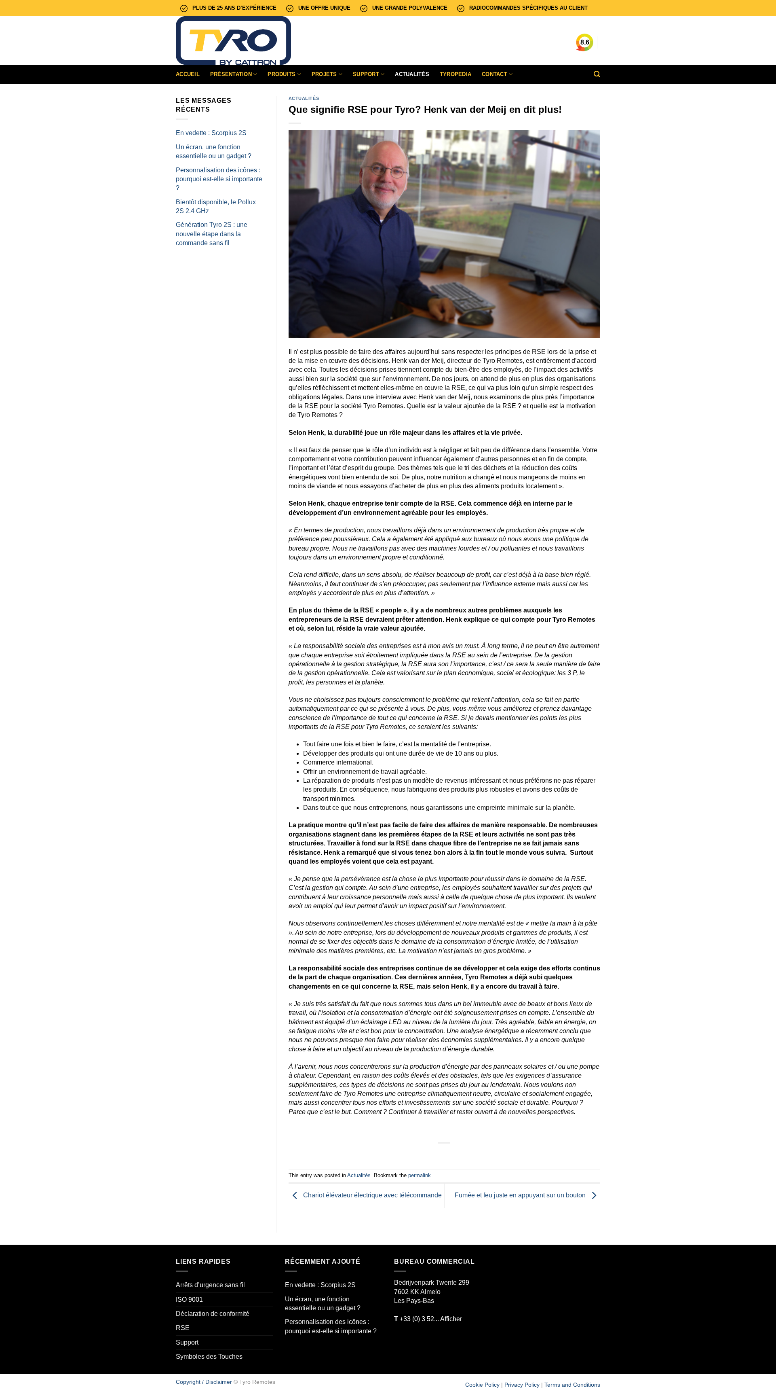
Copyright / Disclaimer (204, 1382)
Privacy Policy (522, 1384)
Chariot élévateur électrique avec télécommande (372, 1195)
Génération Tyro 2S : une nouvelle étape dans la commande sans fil (211, 233)
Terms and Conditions (572, 1384)
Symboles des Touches (209, 1356)
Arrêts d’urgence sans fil (210, 1285)
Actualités (412, 74)
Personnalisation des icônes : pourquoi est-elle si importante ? (219, 179)
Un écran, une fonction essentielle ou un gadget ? (213, 151)
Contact (494, 74)
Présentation (231, 74)
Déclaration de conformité (212, 1313)
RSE (183, 1327)
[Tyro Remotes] (236, 40)
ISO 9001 (189, 1299)
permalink (419, 1175)
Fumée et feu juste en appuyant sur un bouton (521, 1195)
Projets (324, 74)
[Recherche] (597, 74)
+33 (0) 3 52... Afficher (428, 1318)
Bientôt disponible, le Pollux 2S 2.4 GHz (216, 206)
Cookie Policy (482, 1384)
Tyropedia (455, 74)
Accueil (188, 74)
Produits (281, 74)
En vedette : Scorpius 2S (211, 132)
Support (366, 74)
